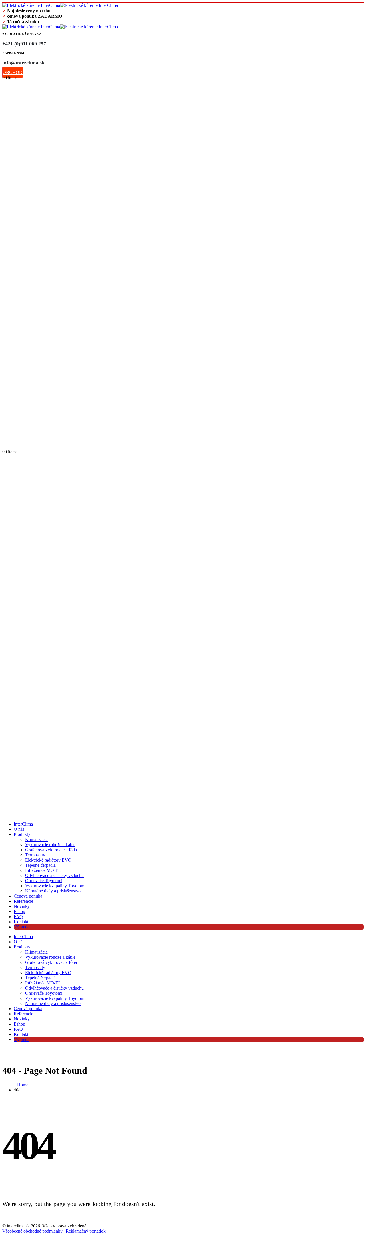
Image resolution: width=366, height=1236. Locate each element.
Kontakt (21, 921)
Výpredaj (22, 926)
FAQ (18, 916)
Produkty (22, 834)
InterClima (23, 824)
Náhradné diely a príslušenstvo (53, 890)
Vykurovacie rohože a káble (50, 844)
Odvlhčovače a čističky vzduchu (54, 875)
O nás (19, 829)
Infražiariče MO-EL (43, 870)
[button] (5, 446)
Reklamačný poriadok (86, 1231)
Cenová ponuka (28, 896)
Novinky (22, 906)
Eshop (19, 911)
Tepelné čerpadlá (40, 865)
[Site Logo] (60, 5)
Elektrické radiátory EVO (48, 860)
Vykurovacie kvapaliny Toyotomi (55, 885)
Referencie (23, 901)
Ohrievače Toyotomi (43, 880)
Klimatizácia (36, 839)
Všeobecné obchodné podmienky (32, 1231)
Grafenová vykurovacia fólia (51, 849)
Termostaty (35, 854)
